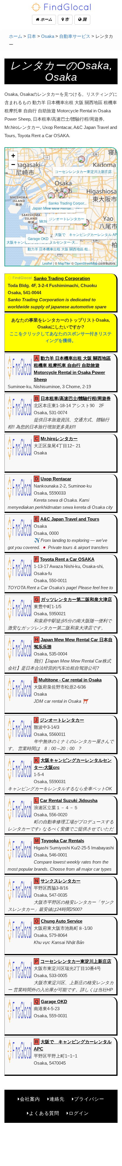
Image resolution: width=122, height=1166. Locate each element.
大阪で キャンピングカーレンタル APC (87, 234)
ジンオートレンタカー (66, 218)
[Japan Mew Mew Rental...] (51, 196)
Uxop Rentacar (56, 478)
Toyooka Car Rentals (62, 840)
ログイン (79, 1113)
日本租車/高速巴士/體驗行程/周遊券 (76, 398)
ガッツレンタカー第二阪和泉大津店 (76, 599)
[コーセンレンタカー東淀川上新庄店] (81, 159)
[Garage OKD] (36, 226)
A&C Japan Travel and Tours (69, 519)
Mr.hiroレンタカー (59, 438)
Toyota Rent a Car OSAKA (67, 559)
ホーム (45, 19)
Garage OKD (38, 238)
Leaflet (47, 263)
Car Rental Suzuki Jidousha (68, 800)
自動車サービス (74, 36)
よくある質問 (44, 1113)
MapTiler (64, 263)
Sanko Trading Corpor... (67, 202)
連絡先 (57, 1099)
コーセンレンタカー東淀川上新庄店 (83, 171)
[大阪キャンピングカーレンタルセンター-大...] (40, 230)
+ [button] (13, 155)
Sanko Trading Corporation (62, 278)
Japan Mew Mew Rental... (53, 207)
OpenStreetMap (86, 263)
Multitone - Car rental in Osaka (70, 679)
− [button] (13, 164)
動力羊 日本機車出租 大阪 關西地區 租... (59, 248)
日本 (31, 36)
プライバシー (89, 1099)
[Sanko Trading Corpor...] (65, 191)
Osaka (47, 36)
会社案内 (30, 1099)
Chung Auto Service (61, 921)
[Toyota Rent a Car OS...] (61, 195)
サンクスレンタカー (61, 880)
